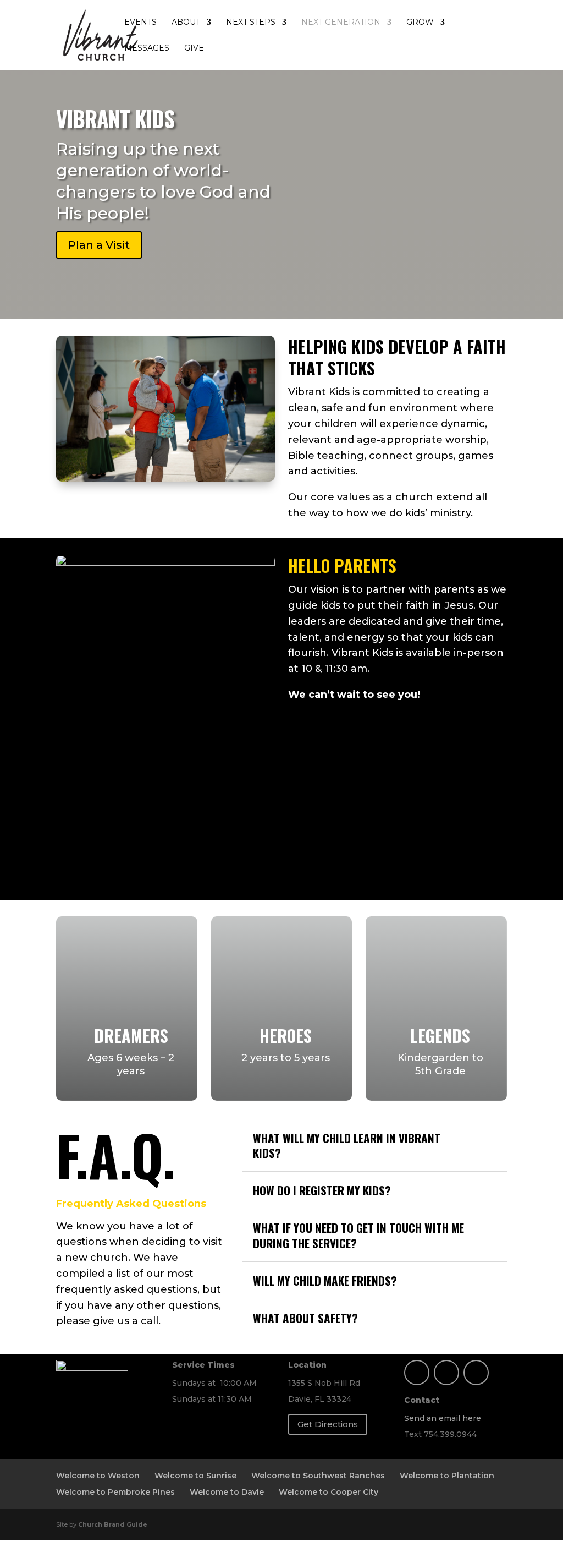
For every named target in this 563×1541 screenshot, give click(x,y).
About (186, 22)
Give (194, 48)
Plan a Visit (99, 245)
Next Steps (250, 22)
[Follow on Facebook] (416, 1372)
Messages (146, 48)
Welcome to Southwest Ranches (318, 1475)
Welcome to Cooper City (328, 1492)
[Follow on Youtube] (476, 1372)
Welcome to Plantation (447, 1475)
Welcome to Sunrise (195, 1475)
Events (140, 22)
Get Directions (327, 1424)
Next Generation (340, 22)
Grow (420, 22)
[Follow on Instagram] (446, 1372)
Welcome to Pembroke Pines (115, 1492)
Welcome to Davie (227, 1492)
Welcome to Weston (98, 1475)
